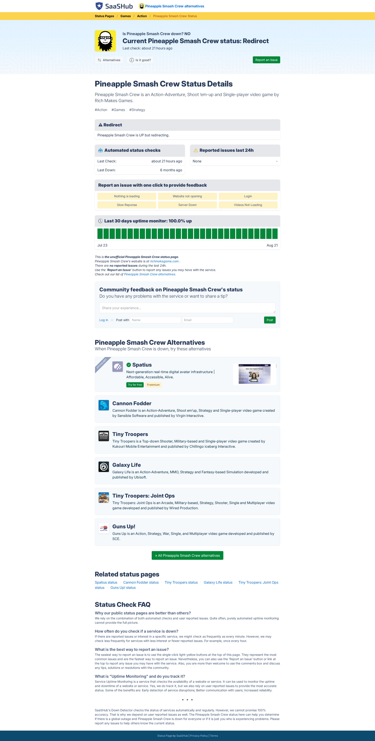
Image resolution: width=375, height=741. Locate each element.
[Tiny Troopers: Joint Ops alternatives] (104, 497)
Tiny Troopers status (181, 582)
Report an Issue (266, 60)
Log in (104, 320)
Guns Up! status (123, 587)
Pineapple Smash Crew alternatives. (150, 274)
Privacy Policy (199, 735)
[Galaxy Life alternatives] (104, 467)
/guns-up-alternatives (116, 521)
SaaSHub (182, 735)
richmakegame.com (164, 261)
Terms (214, 735)
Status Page (164, 735)
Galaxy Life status (218, 582)
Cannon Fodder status (141, 582)
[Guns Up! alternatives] (104, 528)
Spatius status (106, 582)
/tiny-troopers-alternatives (120, 429)
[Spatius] (117, 366)
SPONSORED (101, 363)
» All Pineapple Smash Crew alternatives (187, 555)
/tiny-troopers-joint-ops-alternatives (128, 490)
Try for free (135, 384)
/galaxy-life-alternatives (118, 460)
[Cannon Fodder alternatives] (104, 405)
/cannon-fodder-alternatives (121, 398)
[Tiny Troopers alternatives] (104, 436)
